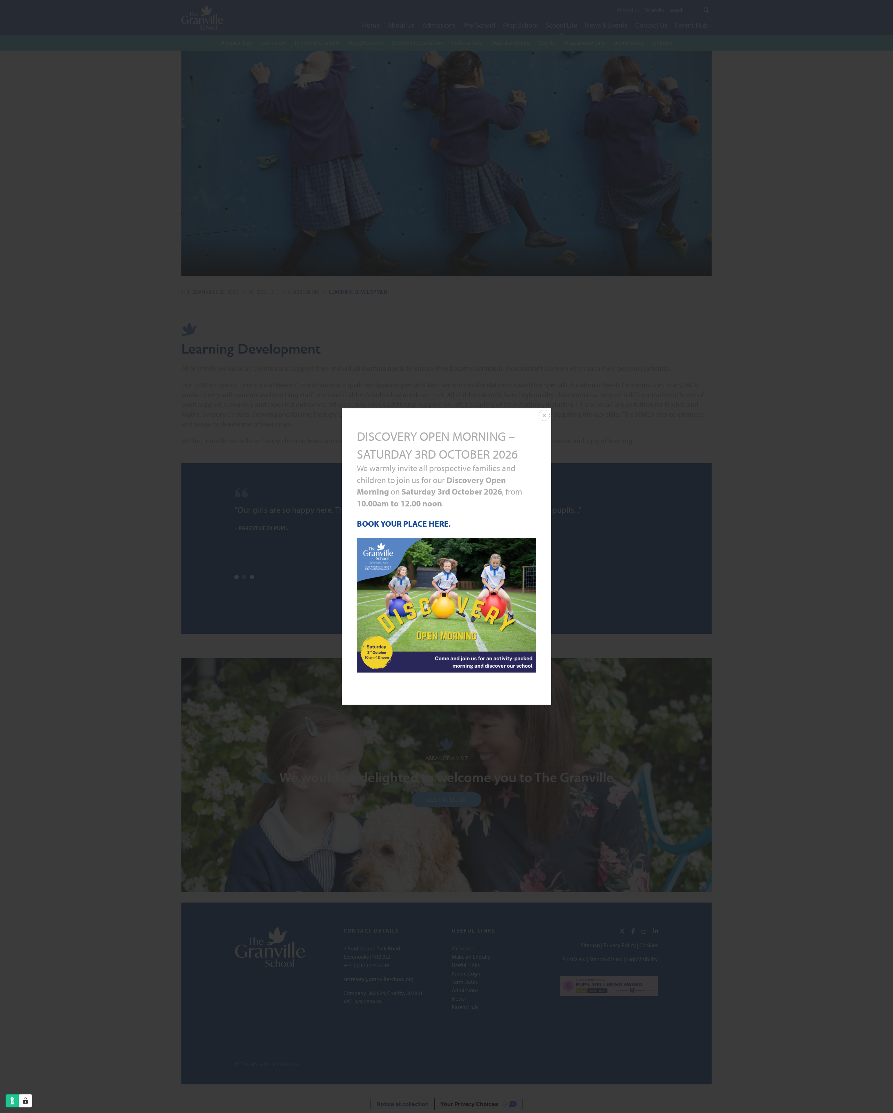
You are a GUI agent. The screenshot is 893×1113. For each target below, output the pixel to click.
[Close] (543, 416)
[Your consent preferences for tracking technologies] (25, 1100)
